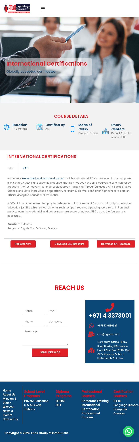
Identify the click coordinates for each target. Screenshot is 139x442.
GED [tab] (10, 168)
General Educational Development (43, 178)
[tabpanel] (69, 206)
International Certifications (46, 63)
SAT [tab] (25, 168)
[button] (128, 431)
